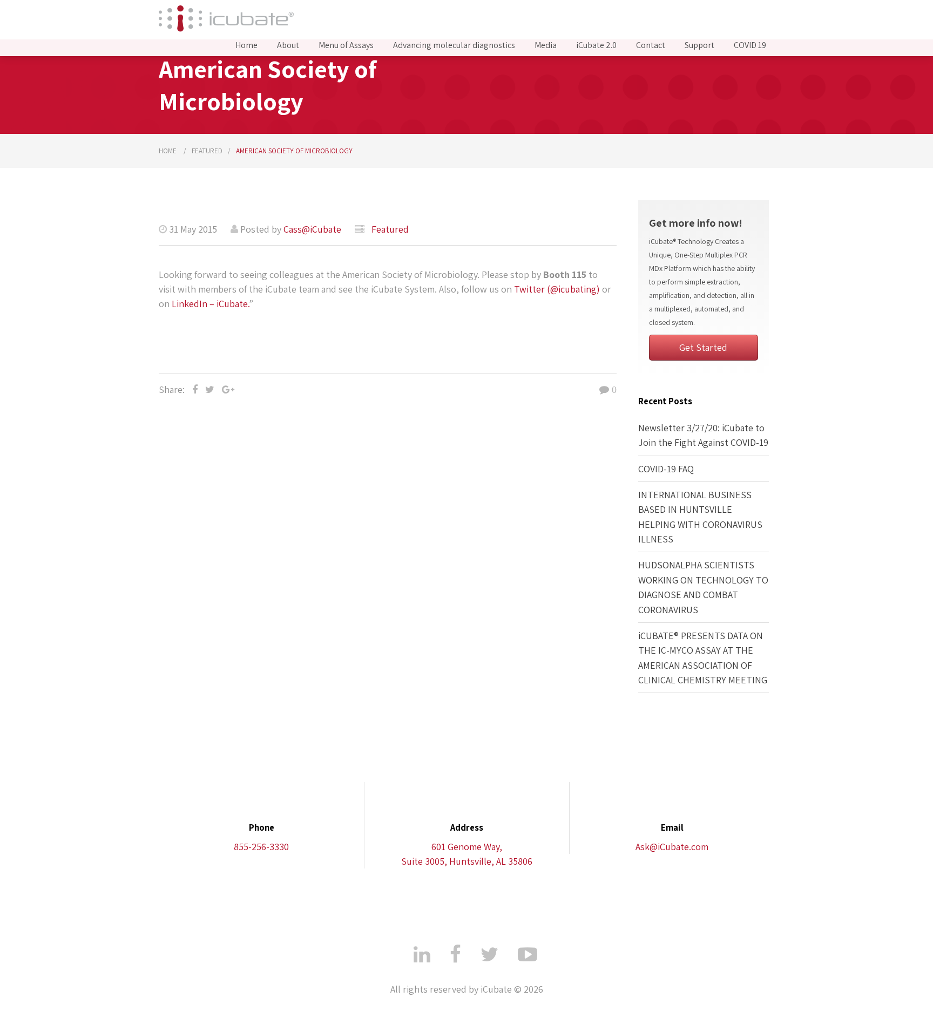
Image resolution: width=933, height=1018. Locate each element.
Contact (650, 45)
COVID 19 (750, 45)
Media (546, 45)
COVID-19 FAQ (666, 469)
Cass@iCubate (312, 229)
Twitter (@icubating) (557, 289)
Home (246, 45)
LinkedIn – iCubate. (210, 303)
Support (699, 45)
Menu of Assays (346, 45)
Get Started (703, 347)
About (288, 45)
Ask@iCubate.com (671, 846)
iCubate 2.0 (596, 45)
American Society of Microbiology (294, 150)
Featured (207, 150)
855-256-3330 (261, 846)
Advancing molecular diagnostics (454, 45)
